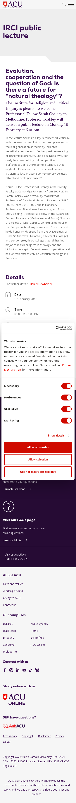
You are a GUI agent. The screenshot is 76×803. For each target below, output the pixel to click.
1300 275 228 (19, 559)
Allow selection (38, 459)
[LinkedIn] (17, 670)
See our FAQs (12, 540)
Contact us (9, 605)
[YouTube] (24, 670)
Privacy (59, 736)
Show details (56, 435)
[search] (64, 4)
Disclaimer (44, 736)
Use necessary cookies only (38, 471)
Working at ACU (13, 591)
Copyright (27, 736)
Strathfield (37, 637)
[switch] (66, 397)
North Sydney (39, 623)
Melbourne (10, 651)
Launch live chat (14, 489)
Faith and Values (13, 584)
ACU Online (38, 644)
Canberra (9, 644)
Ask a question (15, 554)
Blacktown (9, 630)
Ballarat (8, 623)
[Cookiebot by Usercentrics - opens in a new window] (55, 328)
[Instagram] (11, 670)
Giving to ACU (11, 598)
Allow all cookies (38, 447)
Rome (34, 630)
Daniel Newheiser (41, 284)
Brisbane (8, 637)
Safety (6, 741)
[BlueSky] (37, 670)
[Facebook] (4, 670)
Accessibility (10, 736)
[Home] (18, 9)
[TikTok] (30, 670)
